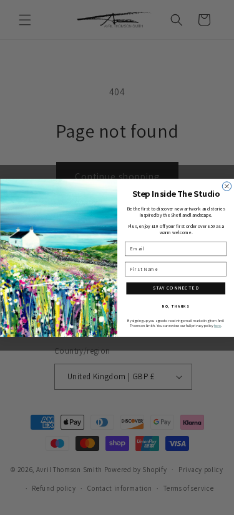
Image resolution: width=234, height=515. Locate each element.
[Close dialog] (226, 185)
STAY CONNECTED (175, 288)
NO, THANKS (175, 306)
